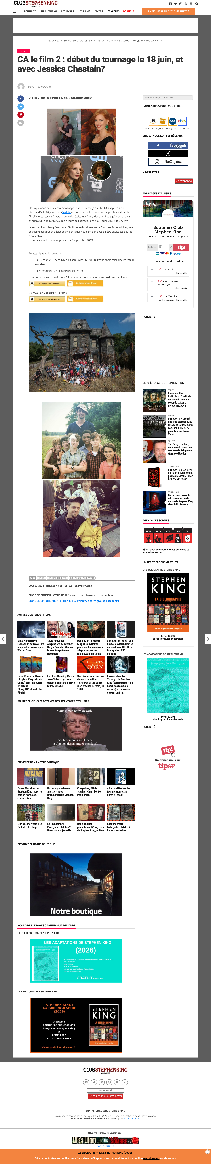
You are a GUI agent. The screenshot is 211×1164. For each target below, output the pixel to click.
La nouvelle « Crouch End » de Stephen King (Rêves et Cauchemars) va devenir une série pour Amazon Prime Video (180, 426)
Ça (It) (41, 577)
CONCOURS (114, 11)
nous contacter (132, 1118)
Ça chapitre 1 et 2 (57, 577)
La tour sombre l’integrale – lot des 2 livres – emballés (118, 827)
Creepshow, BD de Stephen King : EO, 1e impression (89, 792)
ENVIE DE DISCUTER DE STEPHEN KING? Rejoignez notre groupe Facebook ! (74, 601)
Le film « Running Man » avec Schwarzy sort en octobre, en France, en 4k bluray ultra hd (61, 681)
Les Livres (67, 11)
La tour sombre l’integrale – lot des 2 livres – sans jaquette (59, 827)
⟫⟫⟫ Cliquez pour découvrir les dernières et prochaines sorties (166, 551)
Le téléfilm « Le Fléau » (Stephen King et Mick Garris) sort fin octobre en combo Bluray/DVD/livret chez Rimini (30, 684)
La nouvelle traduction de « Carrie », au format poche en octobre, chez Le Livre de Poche (180, 474)
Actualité (30, 11)
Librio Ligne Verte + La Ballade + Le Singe (29, 825)
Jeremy (30, 86)
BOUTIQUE (128, 11)
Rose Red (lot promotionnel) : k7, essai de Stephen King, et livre (91, 827)
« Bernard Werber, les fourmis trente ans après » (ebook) (118, 792)
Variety (66, 212)
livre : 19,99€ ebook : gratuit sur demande (168, 637)
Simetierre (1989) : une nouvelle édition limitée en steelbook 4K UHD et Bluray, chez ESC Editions (120, 647)
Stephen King (48, 11)
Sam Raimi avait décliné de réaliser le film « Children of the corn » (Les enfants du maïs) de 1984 (90, 682)
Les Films (84, 11)
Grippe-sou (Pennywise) (82, 577)
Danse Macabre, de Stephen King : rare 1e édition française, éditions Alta (29, 793)
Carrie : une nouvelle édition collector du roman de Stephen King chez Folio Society (180, 499)
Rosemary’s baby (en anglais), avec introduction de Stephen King (60, 793)
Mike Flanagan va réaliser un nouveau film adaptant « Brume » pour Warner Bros (30, 645)
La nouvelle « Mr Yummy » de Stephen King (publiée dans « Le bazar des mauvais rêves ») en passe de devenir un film (120, 684)
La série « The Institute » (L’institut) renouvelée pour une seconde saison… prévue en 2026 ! (179, 399)
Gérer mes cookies (105, 1145)
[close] (207, 1151)
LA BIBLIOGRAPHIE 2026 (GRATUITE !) (168, 11)
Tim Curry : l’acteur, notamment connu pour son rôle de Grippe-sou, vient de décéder (180, 448)
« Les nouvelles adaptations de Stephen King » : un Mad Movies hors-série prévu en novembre (60, 647)
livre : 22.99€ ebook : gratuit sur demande (168, 718)
